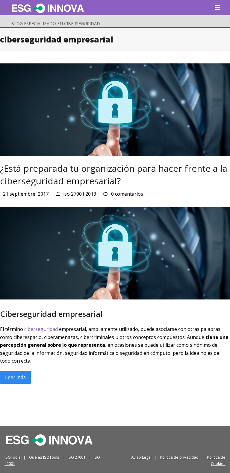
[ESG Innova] (49, 439)
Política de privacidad (179, 457)
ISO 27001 (76, 457)
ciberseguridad (41, 329)
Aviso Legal (141, 457)
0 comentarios (127, 194)
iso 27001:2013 (79, 194)
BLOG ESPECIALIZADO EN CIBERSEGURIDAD (55, 23)
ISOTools (12, 457)
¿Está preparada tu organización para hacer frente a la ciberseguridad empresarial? (113, 174)
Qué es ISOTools (44, 457)
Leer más (15, 377)
